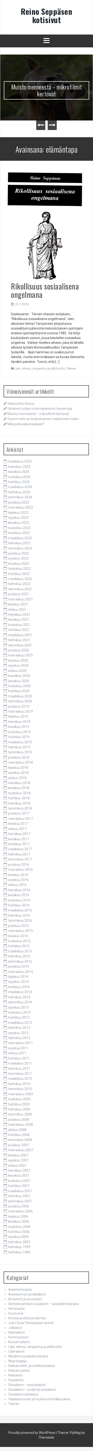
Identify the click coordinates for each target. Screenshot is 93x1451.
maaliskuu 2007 (20, 1191)
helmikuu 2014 (19, 997)
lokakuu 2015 (18, 936)
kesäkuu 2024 (18, 472)
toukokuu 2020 (19, 686)
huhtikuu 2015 (19, 946)
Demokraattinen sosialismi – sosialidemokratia (43, 1304)
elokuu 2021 (17, 609)
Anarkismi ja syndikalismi (27, 1294)
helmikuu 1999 (19, 1247)
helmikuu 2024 (19, 492)
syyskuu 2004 (18, 1237)
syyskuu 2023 (18, 518)
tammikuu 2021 (20, 645)
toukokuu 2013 (19, 1012)
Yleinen (71, 368)
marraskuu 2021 (20, 599)
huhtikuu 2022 (19, 574)
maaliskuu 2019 (20, 742)
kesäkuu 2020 (18, 681)
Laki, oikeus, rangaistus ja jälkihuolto (40, 368)
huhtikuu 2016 (19, 905)
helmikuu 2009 (19, 1109)
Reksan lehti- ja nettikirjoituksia (31, 1366)
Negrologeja (17, 1361)
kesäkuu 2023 (18, 523)
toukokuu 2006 (19, 1227)
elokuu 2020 (17, 671)
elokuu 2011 (17, 1053)
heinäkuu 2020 (19, 676)
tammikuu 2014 (20, 1002)
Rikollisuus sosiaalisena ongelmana (45, 290)
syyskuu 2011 (18, 1048)
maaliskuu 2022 (20, 579)
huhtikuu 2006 (19, 1232)
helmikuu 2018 (19, 803)
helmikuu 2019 (19, 747)
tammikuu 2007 (20, 1201)
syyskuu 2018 (18, 773)
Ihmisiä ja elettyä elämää (27, 1318)
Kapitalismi (16, 1332)
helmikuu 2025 (19, 467)
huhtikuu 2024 (19, 482)
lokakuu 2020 (18, 660)
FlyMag (75, 1433)
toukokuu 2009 (19, 1099)
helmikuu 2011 (19, 1069)
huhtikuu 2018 (19, 798)
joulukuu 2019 (18, 706)
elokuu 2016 (17, 885)
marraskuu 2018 (20, 762)
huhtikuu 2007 (19, 1186)
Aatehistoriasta (20, 1289)
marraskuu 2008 (20, 1124)
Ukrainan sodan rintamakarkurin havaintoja (39, 408)
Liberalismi (16, 1351)
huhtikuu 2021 (19, 630)
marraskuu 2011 (20, 1043)
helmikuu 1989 (19, 1252)
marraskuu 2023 (20, 507)
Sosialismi (16, 1380)
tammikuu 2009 (20, 1114)
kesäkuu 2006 (18, 1221)
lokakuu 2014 (18, 977)
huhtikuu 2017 (19, 844)
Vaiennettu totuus (21, 403)
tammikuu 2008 (20, 1140)
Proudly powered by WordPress (31, 1433)
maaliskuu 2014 (20, 992)
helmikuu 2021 (19, 640)
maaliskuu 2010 (20, 1079)
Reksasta (15, 1375)
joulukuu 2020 (18, 650)
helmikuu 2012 (19, 1038)
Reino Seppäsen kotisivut (46, 15)
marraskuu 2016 (20, 869)
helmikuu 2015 (19, 956)
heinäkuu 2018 (19, 783)
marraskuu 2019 (20, 711)
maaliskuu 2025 (20, 461)
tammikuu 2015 (20, 961)
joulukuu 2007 (18, 1145)
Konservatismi (19, 1342)
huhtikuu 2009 (19, 1104)
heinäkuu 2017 (19, 834)
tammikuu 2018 (20, 808)
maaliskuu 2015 (20, 951)
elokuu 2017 (17, 829)
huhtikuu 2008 (19, 1135)
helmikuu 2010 (19, 1084)
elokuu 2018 (17, 778)
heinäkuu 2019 (19, 722)
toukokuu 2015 (19, 941)
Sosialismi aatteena (23, 1394)
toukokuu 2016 (19, 900)
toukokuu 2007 (19, 1181)
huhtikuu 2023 (19, 533)
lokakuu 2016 (18, 875)
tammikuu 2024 (20, 497)
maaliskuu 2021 (20, 635)
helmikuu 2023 (19, 543)
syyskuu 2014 (18, 982)
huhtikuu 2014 (19, 987)
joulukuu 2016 (18, 864)
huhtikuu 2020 (19, 691)
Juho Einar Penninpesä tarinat (31, 1323)
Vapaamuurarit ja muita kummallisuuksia (39, 1399)
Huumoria (15, 1313)
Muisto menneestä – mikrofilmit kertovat (46, 90)
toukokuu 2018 (19, 793)
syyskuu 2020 (18, 665)
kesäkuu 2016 (18, 895)
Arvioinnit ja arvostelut (25, 1299)
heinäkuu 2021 (19, 614)
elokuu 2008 (17, 1130)
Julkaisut (15, 1328)
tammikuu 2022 (20, 589)
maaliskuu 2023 (20, 538)
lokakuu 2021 (18, 604)
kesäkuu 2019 (18, 727)
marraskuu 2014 (20, 972)
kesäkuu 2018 (18, 788)
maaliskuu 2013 (20, 1023)
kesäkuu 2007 (18, 1175)
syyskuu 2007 (18, 1160)
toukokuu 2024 (19, 477)
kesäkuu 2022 (18, 563)
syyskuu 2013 (18, 1007)
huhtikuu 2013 (19, 1017)
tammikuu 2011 (20, 1074)
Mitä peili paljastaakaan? (25, 424)
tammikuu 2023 (20, 548)
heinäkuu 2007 (19, 1170)
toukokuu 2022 (19, 568)
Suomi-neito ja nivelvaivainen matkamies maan (43, 419)
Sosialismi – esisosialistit (27, 1385)
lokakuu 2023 (18, 513)
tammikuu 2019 (20, 752)
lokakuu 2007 (18, 1155)
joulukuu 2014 (18, 966)
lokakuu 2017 (18, 824)
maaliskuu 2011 (20, 1063)
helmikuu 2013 (19, 1028)
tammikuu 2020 (20, 701)
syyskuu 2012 (18, 1033)
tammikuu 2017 (20, 859)
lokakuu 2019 (18, 716)
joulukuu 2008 (18, 1119)
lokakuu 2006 (18, 1216)
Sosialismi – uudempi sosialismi (32, 1389)
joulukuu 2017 (18, 813)
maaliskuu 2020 (20, 696)
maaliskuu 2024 (20, 487)
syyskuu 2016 (18, 880)
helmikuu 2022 (19, 584)
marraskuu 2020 (20, 655)
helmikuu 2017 (19, 854)
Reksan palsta (19, 1370)
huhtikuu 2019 (19, 737)
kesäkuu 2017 (18, 839)
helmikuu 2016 (19, 915)
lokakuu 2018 (18, 768)
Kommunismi (18, 1337)
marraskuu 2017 (20, 819)
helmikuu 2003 (19, 1242)
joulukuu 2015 (18, 926)
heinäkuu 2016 (19, 890)
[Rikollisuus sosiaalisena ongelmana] (44, 224)
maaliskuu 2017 (20, 849)
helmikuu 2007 (19, 1196)
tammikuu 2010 (20, 1089)
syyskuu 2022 (18, 558)
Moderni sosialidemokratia (28, 1356)
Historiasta (16, 1309)
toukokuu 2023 (19, 528)
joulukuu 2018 (18, 757)
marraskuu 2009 (20, 1094)
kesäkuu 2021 (18, 619)
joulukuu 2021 (18, 594)
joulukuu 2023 (18, 502)
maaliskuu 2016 (20, 910)
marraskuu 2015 (20, 931)
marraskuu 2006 (20, 1211)
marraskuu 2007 (20, 1150)
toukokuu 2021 (19, 625)
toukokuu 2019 (19, 732)
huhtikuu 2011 (19, 1058)
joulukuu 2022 (18, 553)
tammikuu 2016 (20, 920)
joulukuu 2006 (18, 1206)
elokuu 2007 (17, 1165)
